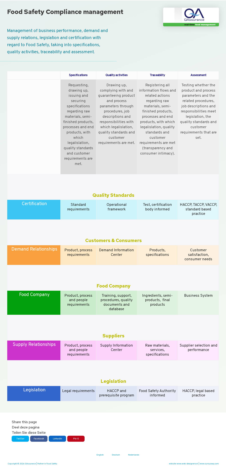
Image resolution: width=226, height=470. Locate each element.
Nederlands (133, 455)
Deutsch (116, 455)
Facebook (39, 438)
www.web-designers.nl (187, 463)
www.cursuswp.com (209, 463)
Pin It (76, 438)
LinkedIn (57, 438)
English (100, 455)
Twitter (20, 438)
